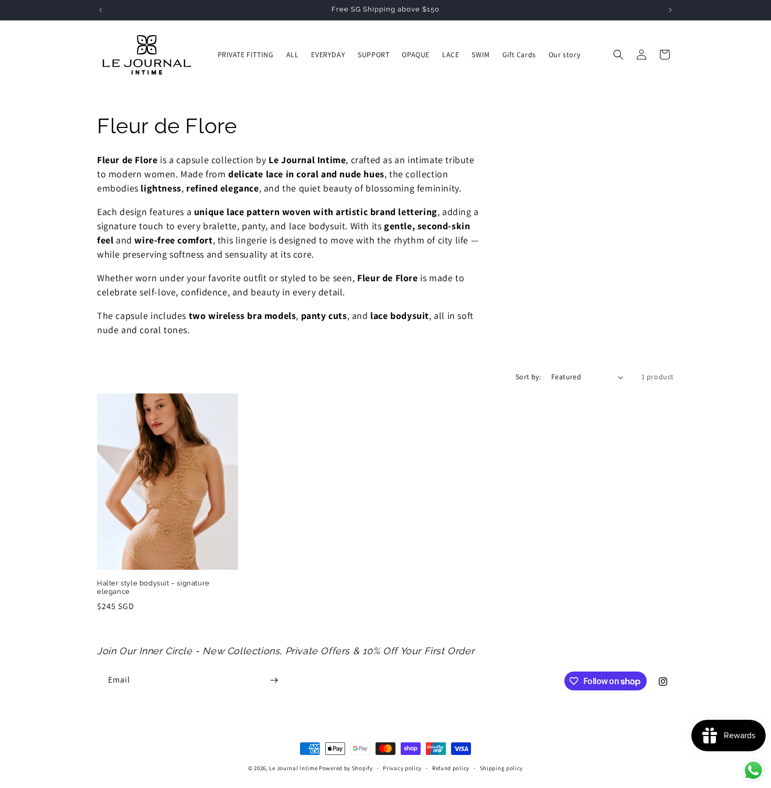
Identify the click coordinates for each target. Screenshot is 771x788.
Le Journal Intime (293, 768)
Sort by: (528, 376)
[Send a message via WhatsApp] (753, 770)
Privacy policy (402, 768)
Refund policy (450, 768)
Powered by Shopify (346, 768)
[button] (618, 54)
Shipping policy (501, 768)
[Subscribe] (273, 680)
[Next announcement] (670, 10)
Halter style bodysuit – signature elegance (153, 587)
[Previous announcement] (100, 10)
